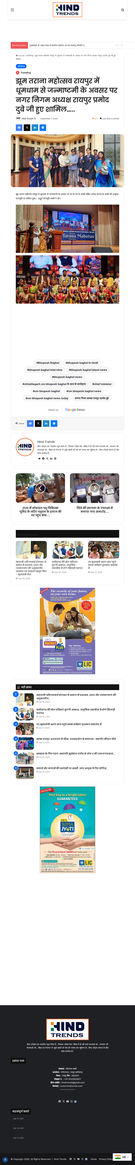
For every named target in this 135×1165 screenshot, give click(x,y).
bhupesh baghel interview (45, 369)
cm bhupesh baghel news (84, 391)
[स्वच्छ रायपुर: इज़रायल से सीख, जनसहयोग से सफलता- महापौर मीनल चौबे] (25, 743)
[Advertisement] (71, 30)
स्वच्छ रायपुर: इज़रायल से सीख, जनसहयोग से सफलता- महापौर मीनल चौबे (76, 739)
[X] (47, 459)
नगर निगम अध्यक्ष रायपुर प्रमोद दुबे (93, 398)
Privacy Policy (106, 1159)
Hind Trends (27, 118)
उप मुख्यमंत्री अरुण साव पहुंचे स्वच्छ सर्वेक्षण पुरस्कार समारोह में (103, 565)
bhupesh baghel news (68, 377)
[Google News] (75, 409)
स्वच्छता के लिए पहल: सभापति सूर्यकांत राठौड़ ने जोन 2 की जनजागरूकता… (75, 753)
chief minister (103, 384)
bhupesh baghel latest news (89, 369)
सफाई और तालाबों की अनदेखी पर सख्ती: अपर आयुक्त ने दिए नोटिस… (72, 768)
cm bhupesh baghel (47, 391)
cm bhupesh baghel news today (47, 398)
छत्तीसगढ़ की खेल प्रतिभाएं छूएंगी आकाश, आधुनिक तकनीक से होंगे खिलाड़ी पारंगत (67, 565)
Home (21, 55)
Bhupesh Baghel (48, 362)
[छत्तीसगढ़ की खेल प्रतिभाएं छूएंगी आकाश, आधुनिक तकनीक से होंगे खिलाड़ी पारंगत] (67, 550)
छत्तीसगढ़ (29, 55)
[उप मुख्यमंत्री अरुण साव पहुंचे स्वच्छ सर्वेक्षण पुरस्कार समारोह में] (103, 550)
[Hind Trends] (67, 9)
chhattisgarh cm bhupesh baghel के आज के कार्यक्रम (55, 384)
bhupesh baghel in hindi (82, 362)
